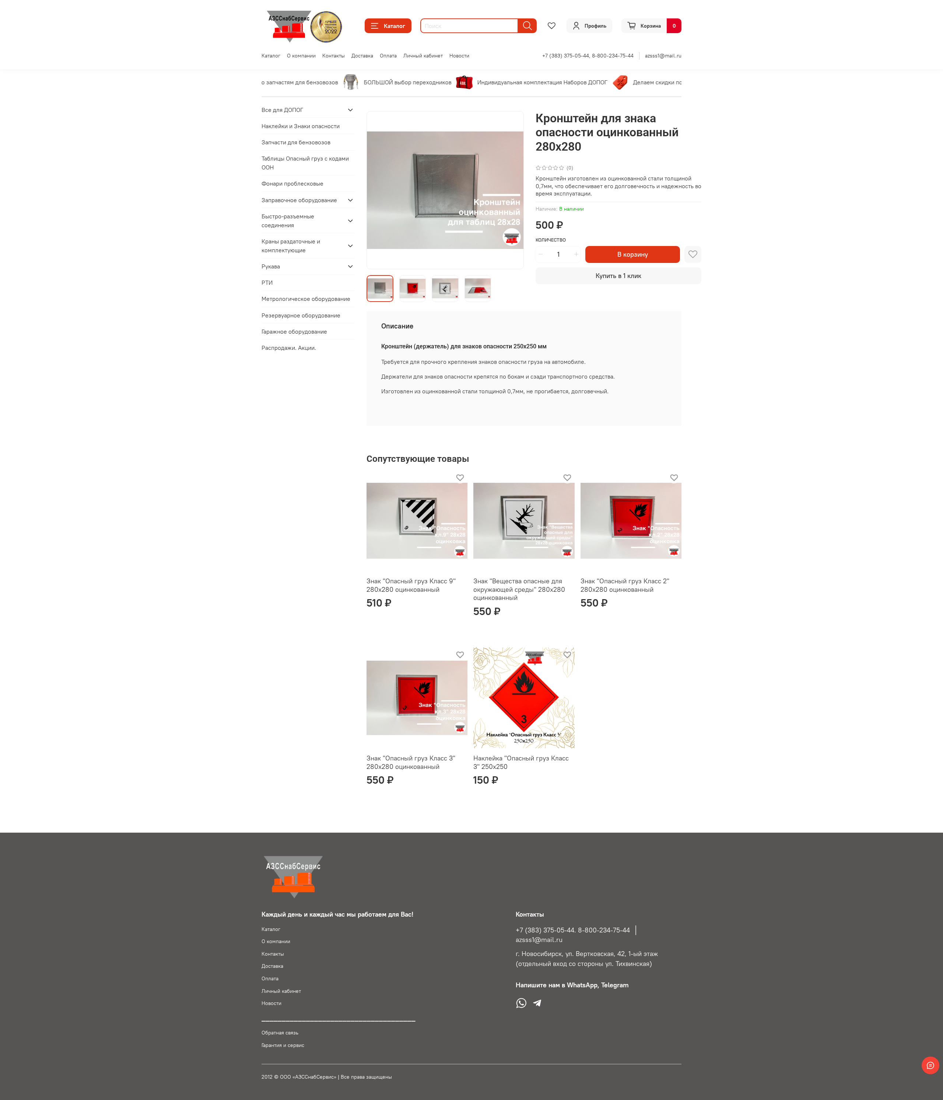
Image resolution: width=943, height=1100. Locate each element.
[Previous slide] (378, 190)
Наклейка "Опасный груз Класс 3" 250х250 (521, 762)
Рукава (271, 266)
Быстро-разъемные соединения (288, 220)
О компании (301, 55)
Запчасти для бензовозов (296, 142)
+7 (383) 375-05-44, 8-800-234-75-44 (588, 55)
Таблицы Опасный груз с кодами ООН (305, 163)
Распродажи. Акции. (289, 347)
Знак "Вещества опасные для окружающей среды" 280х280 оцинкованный (519, 589)
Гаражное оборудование (294, 331)
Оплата (388, 55)
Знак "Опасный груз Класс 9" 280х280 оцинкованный (411, 585)
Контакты (333, 55)
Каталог (394, 25)
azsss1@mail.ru (663, 55)
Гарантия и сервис (283, 1045)
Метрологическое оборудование (306, 299)
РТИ (267, 283)
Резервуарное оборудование (301, 315)
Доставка (362, 55)
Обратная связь (280, 1032)
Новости (459, 55)
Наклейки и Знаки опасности (301, 126)
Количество (551, 240)
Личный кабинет (423, 55)
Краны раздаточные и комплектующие (291, 246)
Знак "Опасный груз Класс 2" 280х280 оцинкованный (625, 585)
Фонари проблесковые (292, 183)
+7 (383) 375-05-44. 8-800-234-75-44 (573, 930)
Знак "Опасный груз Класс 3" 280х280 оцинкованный (411, 762)
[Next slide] (512, 190)
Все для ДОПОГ (282, 109)
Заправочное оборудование (299, 200)
